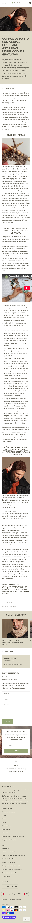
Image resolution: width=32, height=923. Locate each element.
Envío (4, 822)
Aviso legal (5, 848)
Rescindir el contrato (8, 859)
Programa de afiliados (9, 840)
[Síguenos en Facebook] (4, 886)
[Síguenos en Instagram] (8, 886)
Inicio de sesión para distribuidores (13, 836)
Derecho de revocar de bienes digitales (14, 855)
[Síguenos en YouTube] (16, 886)
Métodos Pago (6, 826)
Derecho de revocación (9, 852)
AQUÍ (7, 588)
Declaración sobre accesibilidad (12, 869)
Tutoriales (5, 35)
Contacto (5, 815)
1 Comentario (8, 602)
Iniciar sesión (6, 829)
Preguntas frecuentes (8, 812)
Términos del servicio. (18, 688)
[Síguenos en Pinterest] (12, 886)
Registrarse (5, 833)
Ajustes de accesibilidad (9, 873)
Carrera (4, 819)
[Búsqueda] (6, 3)
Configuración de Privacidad (11, 866)
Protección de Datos (8, 862)
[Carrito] (29, 3)
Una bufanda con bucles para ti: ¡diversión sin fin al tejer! (14, 643)
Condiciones (6, 876)
